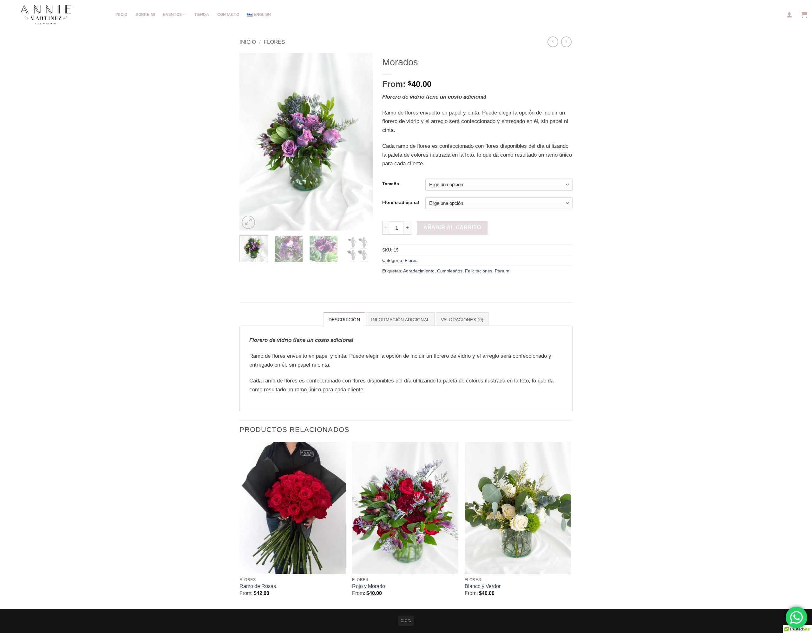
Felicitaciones (478, 270)
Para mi (502, 270)
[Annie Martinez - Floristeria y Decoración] (31, 14)
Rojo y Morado (368, 586)
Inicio (247, 42)
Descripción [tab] (344, 319)
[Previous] (250, 142)
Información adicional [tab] (400, 319)
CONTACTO (228, 14)
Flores (274, 42)
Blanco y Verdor (483, 586)
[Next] (362, 142)
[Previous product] (566, 41)
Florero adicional (400, 202)
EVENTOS (172, 14)
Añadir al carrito (452, 228)
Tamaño (390, 183)
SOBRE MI (145, 14)
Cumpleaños (449, 270)
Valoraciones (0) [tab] (462, 319)
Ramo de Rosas (257, 586)
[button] (789, 15)
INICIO (121, 14)
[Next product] (552, 41)
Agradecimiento (419, 270)
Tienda (201, 14)
